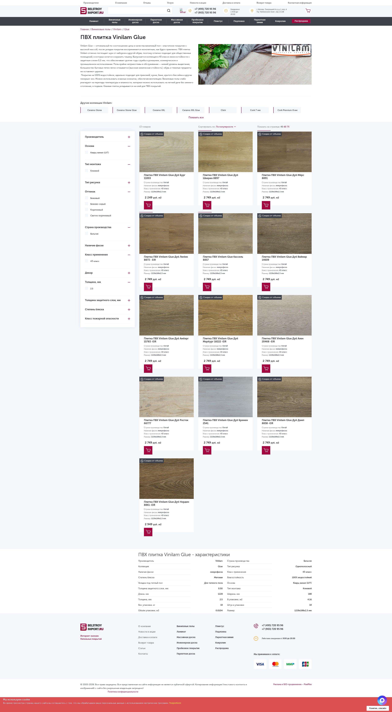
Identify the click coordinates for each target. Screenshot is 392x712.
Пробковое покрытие (198, 21)
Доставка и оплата (231, 3)
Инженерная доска (135, 21)
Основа (89, 146)
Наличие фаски (94, 245)
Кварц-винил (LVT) (99, 152)
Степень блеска (94, 309)
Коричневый (96, 210)
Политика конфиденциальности (123, 692)
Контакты (143, 653)
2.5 (91, 288)
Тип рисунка (92, 182)
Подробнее (175, 703)
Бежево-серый (98, 204)
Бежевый (95, 198)
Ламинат (93, 21)
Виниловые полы (115, 21)
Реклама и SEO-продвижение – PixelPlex (292, 684)
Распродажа (301, 21)
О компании (121, 3)
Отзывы (147, 3)
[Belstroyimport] (91, 10)
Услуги (170, 3)
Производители (91, 3)
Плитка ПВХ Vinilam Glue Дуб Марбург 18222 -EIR (220, 340)
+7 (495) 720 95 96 (205, 8)
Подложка (239, 21)
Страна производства (98, 227)
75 (288, 126)
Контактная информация (300, 3)
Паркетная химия (259, 21)
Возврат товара (264, 3)
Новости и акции (198, 3)
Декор (89, 272)
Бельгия (94, 234)
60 (285, 126)
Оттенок (90, 191)
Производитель (94, 136)
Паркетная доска (156, 21)
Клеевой (94, 171)
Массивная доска (177, 21)
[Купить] (148, 205)
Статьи (141, 648)
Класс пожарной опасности (102, 318)
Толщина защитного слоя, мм (103, 300)
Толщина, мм (93, 282)
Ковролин (280, 21)
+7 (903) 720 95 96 (205, 12)
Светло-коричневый (100, 215)
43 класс (94, 261)
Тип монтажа (93, 164)
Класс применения (96, 254)
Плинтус (218, 21)
